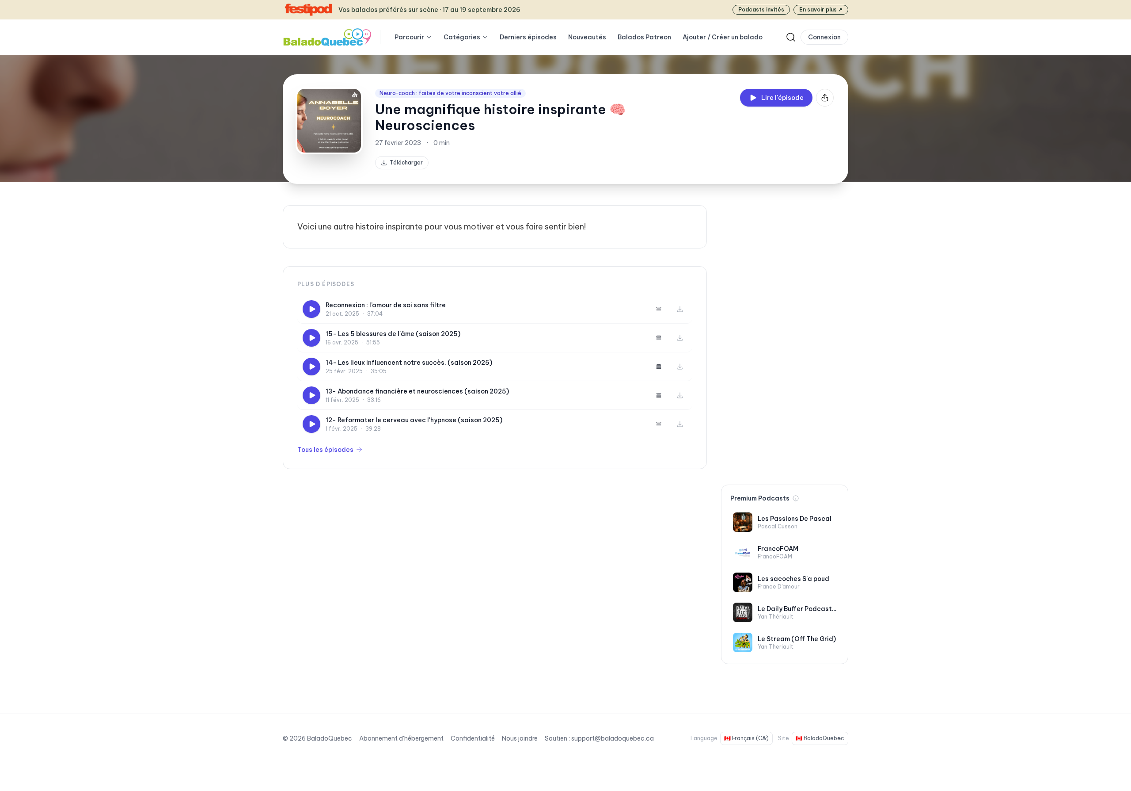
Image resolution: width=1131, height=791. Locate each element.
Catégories (462, 37)
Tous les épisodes (325, 450)
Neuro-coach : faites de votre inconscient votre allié (450, 93)
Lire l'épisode (782, 98)
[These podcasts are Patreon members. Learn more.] (795, 498)
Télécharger (406, 162)
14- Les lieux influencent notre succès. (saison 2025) (409, 363)
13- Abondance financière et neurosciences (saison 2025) (417, 391)
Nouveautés (587, 37)
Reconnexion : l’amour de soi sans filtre (386, 305)
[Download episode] (680, 309)
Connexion (824, 37)
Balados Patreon (644, 37)
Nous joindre (520, 738)
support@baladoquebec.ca (612, 738)
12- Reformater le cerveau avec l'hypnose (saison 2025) (414, 420)
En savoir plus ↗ (821, 9)
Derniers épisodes (528, 37)
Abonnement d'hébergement (401, 738)
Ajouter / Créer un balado (723, 37)
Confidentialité (473, 738)
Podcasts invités (761, 9)
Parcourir (409, 37)
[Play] (311, 309)
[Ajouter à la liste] (659, 309)
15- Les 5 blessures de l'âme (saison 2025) (393, 334)
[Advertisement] (784, 337)
